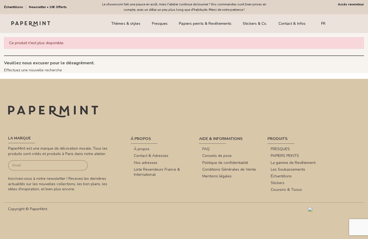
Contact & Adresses (151, 155)
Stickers (277, 182)
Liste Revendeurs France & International (157, 172)
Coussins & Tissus (286, 189)
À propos (142, 149)
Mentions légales (217, 176)
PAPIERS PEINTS (285, 155)
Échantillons (14, 7)
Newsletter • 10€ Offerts (48, 7)
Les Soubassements (288, 169)
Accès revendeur (351, 4)
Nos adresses (145, 162)
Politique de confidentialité (225, 162)
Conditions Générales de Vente (229, 169)
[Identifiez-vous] (346, 24)
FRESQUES (280, 149)
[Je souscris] (79, 165)
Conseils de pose (217, 155)
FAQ (206, 149)
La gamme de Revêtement (293, 162)
